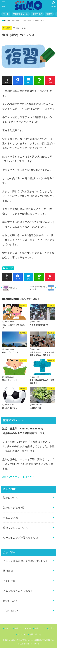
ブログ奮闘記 (10, 610)
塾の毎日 (16, 20)
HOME (7, 20)
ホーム (6, 14)
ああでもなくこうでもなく (18, 590)
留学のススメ (10, 600)
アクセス (21, 634)
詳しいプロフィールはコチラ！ (19, 477)
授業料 (49, 14)
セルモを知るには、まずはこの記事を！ (25, 560)
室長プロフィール (20, 14)
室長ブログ (37, 14)
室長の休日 (9, 580)
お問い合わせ (35, 634)
